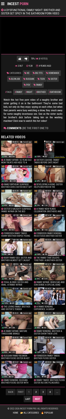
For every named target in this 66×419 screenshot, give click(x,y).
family (18, 92)
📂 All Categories (29, 412)
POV (28, 85)
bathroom (55, 92)
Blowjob (15, 79)
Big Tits (39, 73)
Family (39, 85)
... (57, 392)
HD (27, 73)
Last (27, 399)
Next (37, 399)
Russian (29, 79)
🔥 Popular (47, 412)
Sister (53, 79)
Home (15, 412)
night (29, 92)
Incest (17, 4)
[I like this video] (20, 59)
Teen (42, 79)
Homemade (53, 73)
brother (41, 92)
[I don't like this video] (26, 59)
